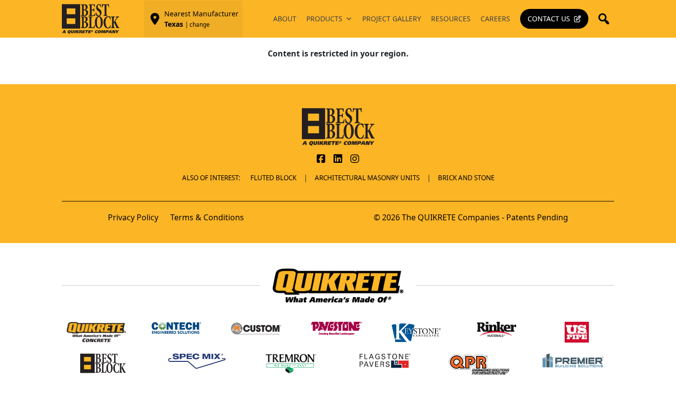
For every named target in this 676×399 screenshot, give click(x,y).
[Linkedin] (338, 159)
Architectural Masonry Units (367, 177)
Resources (451, 18)
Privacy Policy (133, 217)
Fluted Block (273, 177)
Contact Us (549, 18)
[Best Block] (338, 125)
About (284, 18)
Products (324, 18)
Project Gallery (391, 18)
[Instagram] (354, 159)
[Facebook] (321, 159)
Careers (495, 18)
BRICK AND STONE (466, 177)
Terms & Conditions (207, 217)
